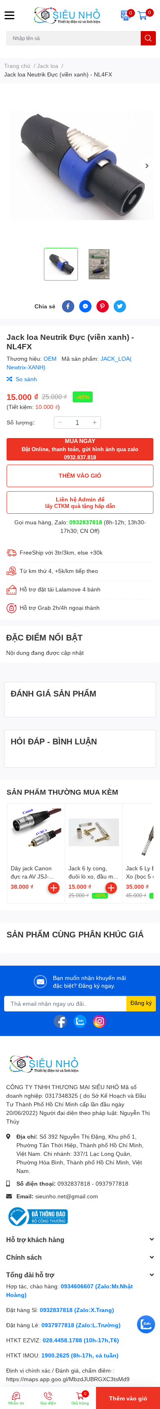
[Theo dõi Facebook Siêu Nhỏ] (60, 1020)
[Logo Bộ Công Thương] (37, 1215)
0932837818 (85, 522)
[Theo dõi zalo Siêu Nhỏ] (80, 1020)
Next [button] (147, 166)
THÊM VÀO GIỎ (80, 475)
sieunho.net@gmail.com (66, 1196)
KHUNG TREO (79, 50)
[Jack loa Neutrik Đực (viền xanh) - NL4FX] (80, 165)
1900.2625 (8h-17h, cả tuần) (80, 1355)
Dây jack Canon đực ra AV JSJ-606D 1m (31, 876)
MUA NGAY (80, 449)
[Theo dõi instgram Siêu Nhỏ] (99, 1020)
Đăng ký (141, 1002)
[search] (148, 38)
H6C (11, 50)
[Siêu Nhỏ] (67, 15)
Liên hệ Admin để (80, 502)
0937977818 (112, 1183)
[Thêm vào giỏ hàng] (53, 888)
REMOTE (111, 50)
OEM (50, 358)
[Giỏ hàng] (142, 15)
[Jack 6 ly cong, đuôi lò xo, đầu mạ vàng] (94, 832)
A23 (25, 50)
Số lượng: (21, 422)
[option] (80, 165)
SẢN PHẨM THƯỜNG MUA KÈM (62, 791)
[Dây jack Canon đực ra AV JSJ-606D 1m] (36, 832)
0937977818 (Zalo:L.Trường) (81, 1324)
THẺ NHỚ (46, 50)
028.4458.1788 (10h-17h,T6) (81, 1340)
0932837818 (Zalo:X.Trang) (77, 1309)
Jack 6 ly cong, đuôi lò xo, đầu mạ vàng (93, 876)
